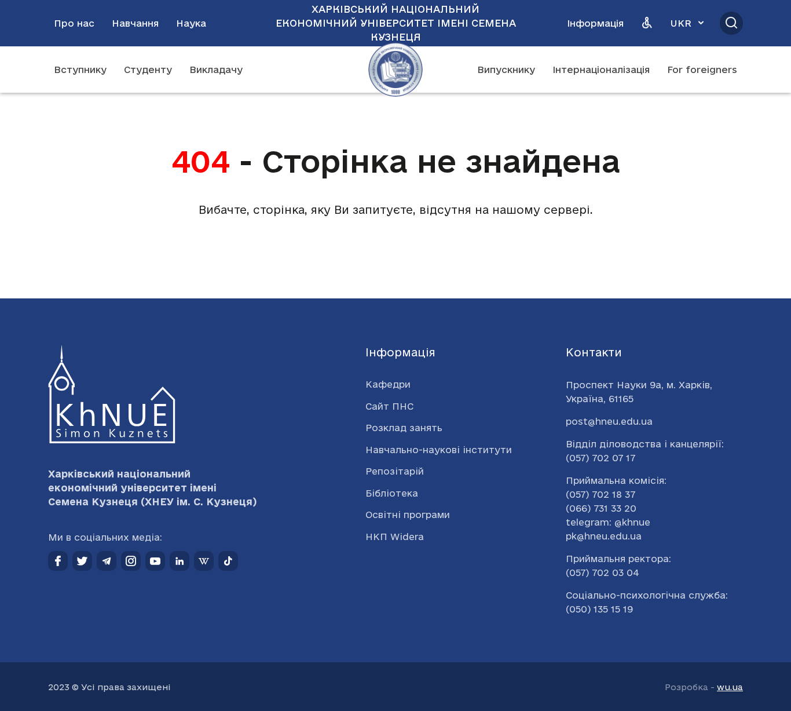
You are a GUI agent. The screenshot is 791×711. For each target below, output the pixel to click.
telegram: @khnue (608, 522)
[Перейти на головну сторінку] (395, 69)
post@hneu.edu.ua (609, 421)
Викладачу (216, 69)
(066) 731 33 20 (601, 508)
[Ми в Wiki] (204, 561)
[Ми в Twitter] (82, 561)
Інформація (595, 23)
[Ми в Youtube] (155, 561)
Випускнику (506, 69)
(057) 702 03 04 (602, 572)
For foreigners (702, 69)
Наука (191, 23)
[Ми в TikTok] (228, 561)
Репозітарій (394, 471)
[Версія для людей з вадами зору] (646, 23)
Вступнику (80, 69)
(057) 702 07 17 (600, 458)
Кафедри (388, 384)
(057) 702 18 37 (600, 494)
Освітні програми (407, 514)
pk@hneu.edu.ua (604, 536)
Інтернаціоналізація (601, 69)
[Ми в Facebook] (58, 561)
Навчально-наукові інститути (438, 449)
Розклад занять (403, 427)
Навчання (135, 23)
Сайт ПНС (389, 406)
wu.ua (730, 687)
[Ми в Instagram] (131, 561)
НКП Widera (394, 536)
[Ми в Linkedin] (179, 561)
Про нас (74, 23)
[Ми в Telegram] (106, 561)
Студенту (148, 69)
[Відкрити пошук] (731, 23)
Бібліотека (391, 493)
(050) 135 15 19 (599, 609)
